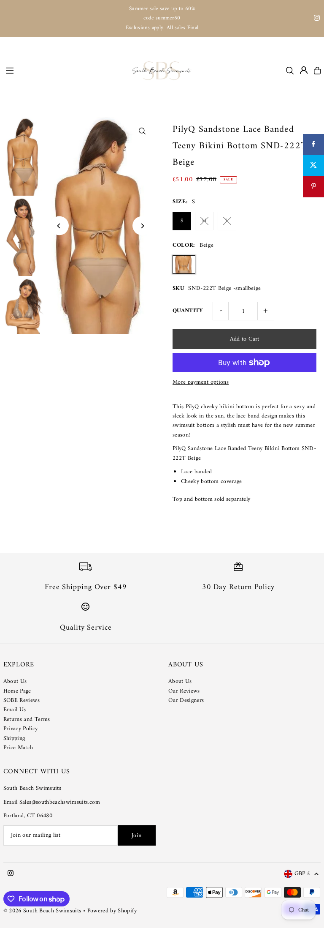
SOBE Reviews (21, 700)
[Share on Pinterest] (313, 186)
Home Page (17, 691)
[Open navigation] (65, 70)
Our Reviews (184, 691)
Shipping (14, 738)
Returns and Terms (26, 719)
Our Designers (186, 700)
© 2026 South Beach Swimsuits (42, 911)
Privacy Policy (20, 728)
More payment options (201, 382)
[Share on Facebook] (313, 144)
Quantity (188, 311)
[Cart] (317, 70)
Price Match (18, 747)
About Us (15, 681)
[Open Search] (290, 70)
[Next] (141, 225)
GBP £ (302, 874)
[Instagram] (317, 19)
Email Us (14, 709)
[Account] (304, 70)
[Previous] (59, 225)
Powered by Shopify (112, 911)
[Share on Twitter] (313, 165)
